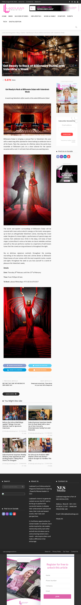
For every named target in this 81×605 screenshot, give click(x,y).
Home (4, 16)
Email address (67, 125)
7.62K (24, 433)
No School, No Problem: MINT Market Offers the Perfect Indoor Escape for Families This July (39, 458)
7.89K (50, 435)
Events (70, 16)
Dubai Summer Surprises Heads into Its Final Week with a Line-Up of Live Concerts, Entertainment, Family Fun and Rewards (39, 426)
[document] (40, 579)
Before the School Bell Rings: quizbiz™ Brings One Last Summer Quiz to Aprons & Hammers (13, 425)
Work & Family (50, 16)
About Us (21, 2)
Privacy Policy (57, 551)
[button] (40, 555)
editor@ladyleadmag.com (11, 431)
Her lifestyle (36, 16)
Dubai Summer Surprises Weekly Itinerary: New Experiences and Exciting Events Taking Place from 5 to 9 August (14, 458)
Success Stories (21, 16)
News (10, 16)
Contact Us (29, 2)
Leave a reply (10, 394)
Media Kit (37, 2)
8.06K (50, 465)
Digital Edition (15, 22)
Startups (61, 16)
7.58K (24, 465)
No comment (16, 73)
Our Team (66, 551)
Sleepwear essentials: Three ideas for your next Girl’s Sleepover (41, 384)
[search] (76, 27)
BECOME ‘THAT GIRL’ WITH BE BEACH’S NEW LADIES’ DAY (14, 384)
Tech (5, 22)
